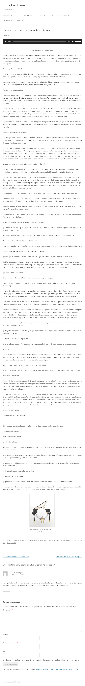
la (78, 540)
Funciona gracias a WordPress (12, 682)
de (74, 540)
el (76, 540)
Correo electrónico (10, 643)
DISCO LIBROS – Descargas (61, 16)
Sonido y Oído (42, 16)
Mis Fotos (20, 20)
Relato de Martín (9, 16)
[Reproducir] (5, 41)
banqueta (64, 540)
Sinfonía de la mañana (39, 540)
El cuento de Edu (26, 16)
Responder (6, 591)
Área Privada (7, 20)
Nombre (6, 634)
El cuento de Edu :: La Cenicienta (16, 557)
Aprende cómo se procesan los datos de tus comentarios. (57, 669)
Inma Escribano (14, 5)
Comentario (8, 610)
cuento (70, 540)
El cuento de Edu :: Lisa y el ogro (69, 557)
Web (4, 651)
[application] (42, 41)
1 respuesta (6, 35)
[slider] (78, 41)
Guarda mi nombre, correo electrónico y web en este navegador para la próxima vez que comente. (42, 660)
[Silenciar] (73, 41)
